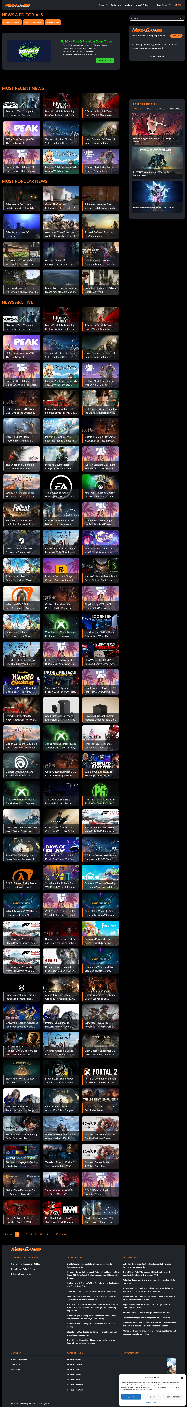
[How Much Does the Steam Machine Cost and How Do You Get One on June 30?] (100, 710)
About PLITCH (105, 60)
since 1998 (176, 35)
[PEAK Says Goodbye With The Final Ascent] (21, 133)
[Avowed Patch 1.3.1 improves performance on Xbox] (61, 254)
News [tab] (148, 109)
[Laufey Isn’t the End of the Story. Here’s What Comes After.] (21, 486)
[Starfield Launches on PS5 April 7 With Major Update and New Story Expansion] (100, 1212)
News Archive (53, 22)
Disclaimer (16, 1369)
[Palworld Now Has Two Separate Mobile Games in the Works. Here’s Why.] (61, 430)
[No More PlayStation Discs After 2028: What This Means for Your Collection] (100, 626)
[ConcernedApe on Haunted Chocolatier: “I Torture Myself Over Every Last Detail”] (21, 682)
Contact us (16, 1364)
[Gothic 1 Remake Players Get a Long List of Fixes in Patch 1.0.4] (100, 430)
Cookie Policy (151, 1402)
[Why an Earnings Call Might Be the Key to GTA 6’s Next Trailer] (100, 458)
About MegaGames (19, 1359)
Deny (152, 1397)
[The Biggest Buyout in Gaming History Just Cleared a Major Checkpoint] (61, 486)
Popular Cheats (74, 1374)
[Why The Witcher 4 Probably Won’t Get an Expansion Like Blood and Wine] (21, 821)
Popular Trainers (74, 1364)
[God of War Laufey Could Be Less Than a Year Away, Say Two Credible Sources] (21, 737)
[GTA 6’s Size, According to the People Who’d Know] (100, 514)
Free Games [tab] (175, 109)
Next (63, 1234)
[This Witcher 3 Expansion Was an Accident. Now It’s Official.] (21, 458)
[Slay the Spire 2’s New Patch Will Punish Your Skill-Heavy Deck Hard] (61, 877)
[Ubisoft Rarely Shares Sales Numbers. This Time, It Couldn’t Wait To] (61, 542)
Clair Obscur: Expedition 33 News (26, 1264)
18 (57, 1234)
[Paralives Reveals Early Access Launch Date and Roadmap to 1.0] (100, 933)
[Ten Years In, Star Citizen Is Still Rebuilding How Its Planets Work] (61, 133)
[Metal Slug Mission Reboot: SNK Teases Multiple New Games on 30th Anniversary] (61, 1072)
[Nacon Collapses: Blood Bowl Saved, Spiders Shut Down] (100, 570)
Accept (131, 1397)
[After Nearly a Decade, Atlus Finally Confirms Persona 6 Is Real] (100, 793)
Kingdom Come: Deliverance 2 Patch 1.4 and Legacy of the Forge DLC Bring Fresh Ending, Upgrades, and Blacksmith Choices (93, 1275)
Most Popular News (33, 22)
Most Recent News (11, 22)
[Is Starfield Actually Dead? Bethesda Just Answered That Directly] (61, 514)
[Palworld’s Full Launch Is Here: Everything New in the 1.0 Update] (21, 626)
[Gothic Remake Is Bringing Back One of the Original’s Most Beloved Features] (21, 403)
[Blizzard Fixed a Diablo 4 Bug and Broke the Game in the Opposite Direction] (61, 933)
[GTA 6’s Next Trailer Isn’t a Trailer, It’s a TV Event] (100, 161)
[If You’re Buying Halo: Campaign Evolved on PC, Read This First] (61, 458)
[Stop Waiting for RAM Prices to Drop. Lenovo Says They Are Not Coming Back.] (100, 654)
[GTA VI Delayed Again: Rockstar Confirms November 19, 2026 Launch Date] (100, 1184)
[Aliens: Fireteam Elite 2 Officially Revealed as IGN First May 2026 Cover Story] (61, 989)
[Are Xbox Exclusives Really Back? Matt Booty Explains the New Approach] (21, 793)
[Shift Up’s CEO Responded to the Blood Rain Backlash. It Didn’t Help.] (100, 403)
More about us (157, 56)
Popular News (73, 1379)
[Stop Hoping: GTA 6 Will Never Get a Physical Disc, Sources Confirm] (100, 598)
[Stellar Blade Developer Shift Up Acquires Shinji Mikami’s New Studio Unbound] (21, 1184)
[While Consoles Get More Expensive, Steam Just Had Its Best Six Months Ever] (21, 542)
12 (41, 1234)
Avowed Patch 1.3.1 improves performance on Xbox (146, 1312)
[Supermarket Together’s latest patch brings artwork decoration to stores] (21, 254)
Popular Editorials (75, 1384)
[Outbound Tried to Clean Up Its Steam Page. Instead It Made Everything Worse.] (100, 877)
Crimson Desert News (21, 1274)
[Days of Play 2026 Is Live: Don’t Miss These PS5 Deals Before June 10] (61, 849)
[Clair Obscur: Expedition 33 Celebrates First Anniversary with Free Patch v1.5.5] (100, 1044)
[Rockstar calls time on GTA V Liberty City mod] (100, 282)
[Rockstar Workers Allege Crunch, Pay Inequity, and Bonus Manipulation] (61, 570)
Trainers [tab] (137, 109)
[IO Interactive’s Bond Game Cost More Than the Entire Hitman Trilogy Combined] (61, 821)
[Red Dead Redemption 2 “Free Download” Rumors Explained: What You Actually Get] (61, 1212)
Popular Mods (73, 1369)
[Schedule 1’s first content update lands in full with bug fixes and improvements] (21, 198)
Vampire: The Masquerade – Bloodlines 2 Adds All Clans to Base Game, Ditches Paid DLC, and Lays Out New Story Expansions (93, 1307)
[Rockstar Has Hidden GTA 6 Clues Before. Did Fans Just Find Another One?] (21, 161)
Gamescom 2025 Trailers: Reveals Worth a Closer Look (92, 1291)
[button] (182, 1377)
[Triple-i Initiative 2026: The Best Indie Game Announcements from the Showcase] (100, 1100)
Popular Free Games (76, 1389)
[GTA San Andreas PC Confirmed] (21, 226)
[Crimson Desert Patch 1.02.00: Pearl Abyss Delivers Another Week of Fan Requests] (100, 1156)
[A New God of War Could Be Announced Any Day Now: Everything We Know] (61, 1128)
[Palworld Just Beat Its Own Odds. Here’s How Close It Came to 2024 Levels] (21, 570)
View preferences (173, 1397)
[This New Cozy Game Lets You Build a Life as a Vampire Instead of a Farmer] (100, 542)
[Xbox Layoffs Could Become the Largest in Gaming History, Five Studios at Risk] (61, 626)
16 (46, 1234)
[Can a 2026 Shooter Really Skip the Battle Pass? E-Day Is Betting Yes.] (61, 403)
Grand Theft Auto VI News (23, 1269)
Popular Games (74, 1359)
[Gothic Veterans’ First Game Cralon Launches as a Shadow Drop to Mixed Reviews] (100, 989)
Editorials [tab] (161, 109)
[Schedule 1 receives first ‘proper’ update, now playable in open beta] (100, 198)
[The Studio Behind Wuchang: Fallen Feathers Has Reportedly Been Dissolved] (21, 1128)
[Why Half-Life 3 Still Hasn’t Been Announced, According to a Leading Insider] (21, 598)
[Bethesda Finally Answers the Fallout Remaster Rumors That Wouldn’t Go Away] (21, 514)
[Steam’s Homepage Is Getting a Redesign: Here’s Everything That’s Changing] (21, 1156)
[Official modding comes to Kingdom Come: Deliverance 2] (100, 254)
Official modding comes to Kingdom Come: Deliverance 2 (148, 1317)
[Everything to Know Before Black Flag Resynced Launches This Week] (21, 654)
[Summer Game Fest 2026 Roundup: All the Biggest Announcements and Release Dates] (100, 765)
